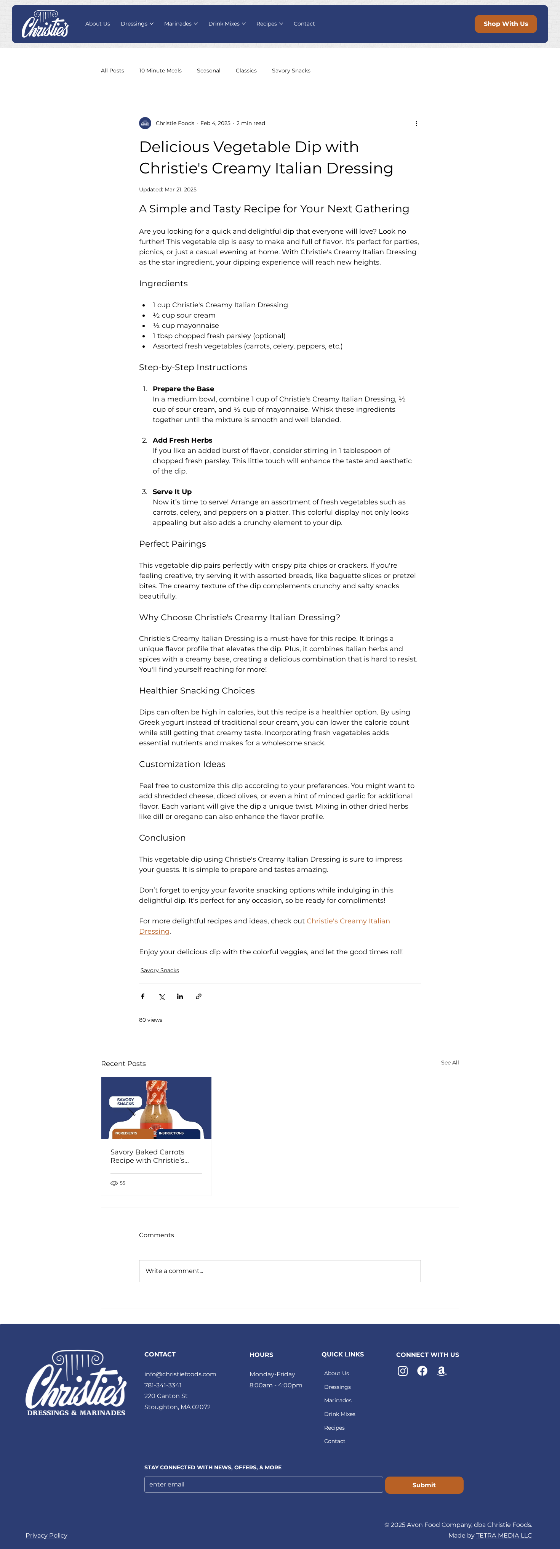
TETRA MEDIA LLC (504, 1535)
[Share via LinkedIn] (180, 996)
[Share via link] (198, 996)
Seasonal (209, 70)
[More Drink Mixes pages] (244, 24)
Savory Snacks (291, 70)
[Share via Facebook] (142, 996)
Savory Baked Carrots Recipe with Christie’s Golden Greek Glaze (147, 1156)
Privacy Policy (46, 1535)
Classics (246, 70)
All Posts (112, 70)
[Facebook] (422, 1370)
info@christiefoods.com (180, 1374)
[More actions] (416, 123)
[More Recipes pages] (281, 24)
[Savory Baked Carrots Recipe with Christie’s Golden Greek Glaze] (156, 1108)
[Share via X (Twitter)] (161, 996)
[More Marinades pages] (196, 24)
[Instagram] (403, 1370)
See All (450, 1062)
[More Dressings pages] (152, 24)
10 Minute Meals (160, 70)
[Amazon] (441, 1370)
